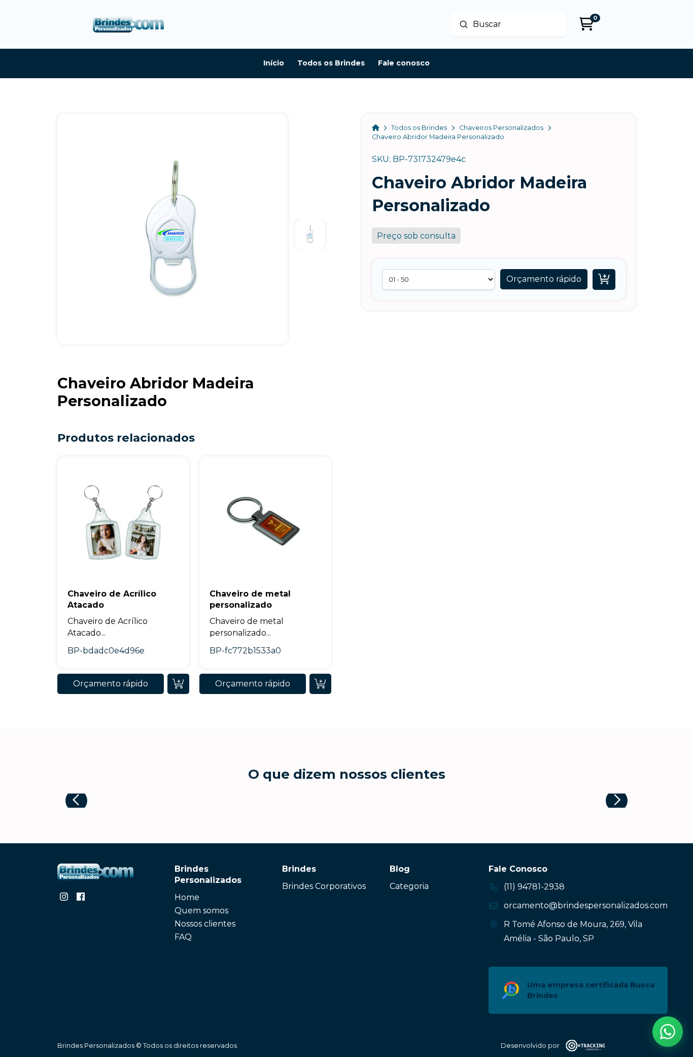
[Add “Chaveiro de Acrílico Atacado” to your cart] (178, 684)
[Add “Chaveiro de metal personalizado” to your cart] (320, 684)
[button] (543, 279)
